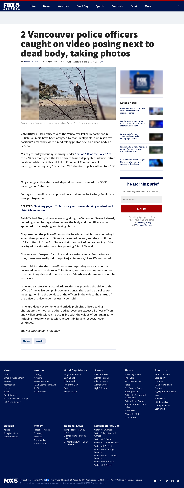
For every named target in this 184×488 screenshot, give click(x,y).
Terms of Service (143, 225)
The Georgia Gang (133, 388)
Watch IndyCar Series (104, 446)
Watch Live (130, 410)
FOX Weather (40, 391)
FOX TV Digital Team (49, 61)
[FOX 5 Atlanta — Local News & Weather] (12, 6)
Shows (129, 370)
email (178, 481)
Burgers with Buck (72, 374)
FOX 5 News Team (163, 384)
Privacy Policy (145, 222)
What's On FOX (132, 414)
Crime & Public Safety (13, 377)
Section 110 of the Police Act (93, 154)
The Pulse (129, 377)
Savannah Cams (41, 381)
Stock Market (40, 440)
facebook (161, 481)
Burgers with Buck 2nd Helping (135, 405)
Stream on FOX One (107, 425)
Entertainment (10, 395)
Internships (160, 398)
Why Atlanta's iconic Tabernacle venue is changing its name (129, 136)
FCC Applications (162, 405)
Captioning (160, 408)
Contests (159, 381)
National (7, 381)
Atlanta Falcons (101, 377)
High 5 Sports (100, 388)
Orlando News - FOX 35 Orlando (75, 437)
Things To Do (70, 391)
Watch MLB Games (103, 439)
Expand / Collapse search (179, 6)
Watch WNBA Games (104, 461)
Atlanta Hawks (101, 381)
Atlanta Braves (101, 374)
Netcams (38, 377)
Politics (6, 388)
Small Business (41, 443)
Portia (127, 384)
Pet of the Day (71, 384)
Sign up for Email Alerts (165, 391)
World (39, 341)
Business (38, 436)
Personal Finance (42, 429)
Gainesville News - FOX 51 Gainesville (76, 443)
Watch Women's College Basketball (105, 456)
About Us (161, 370)
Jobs (157, 395)
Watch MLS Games (103, 465)
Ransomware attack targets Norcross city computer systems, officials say (132, 161)
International (9, 384)
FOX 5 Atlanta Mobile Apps (15, 398)
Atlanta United (101, 384)
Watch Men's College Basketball (104, 450)
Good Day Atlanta (75, 370)
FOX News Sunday (12, 402)
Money (38, 425)
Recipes (67, 388)
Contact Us (160, 388)
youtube (155, 481)
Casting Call (69, 377)
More (148, 6)
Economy (38, 433)
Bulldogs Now (131, 391)
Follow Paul (69, 381)
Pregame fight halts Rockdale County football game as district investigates (133, 149)
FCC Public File (161, 402)
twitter (166, 481)
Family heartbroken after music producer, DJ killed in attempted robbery (132, 123)
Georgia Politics (10, 433)
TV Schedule (130, 417)
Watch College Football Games (105, 434)
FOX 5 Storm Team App (45, 384)
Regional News (73, 425)
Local (5, 374)
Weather (39, 370)
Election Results (10, 436)
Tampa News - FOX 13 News (74, 431)
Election (8, 425)
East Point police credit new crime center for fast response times (132, 110)
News (62, 61)
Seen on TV (160, 377)
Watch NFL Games (103, 429)
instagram (172, 481)
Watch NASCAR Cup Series (106, 442)
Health (6, 391)
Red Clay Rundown (133, 381)
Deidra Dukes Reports (135, 401)
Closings (38, 374)
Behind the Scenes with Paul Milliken (135, 396)
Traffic (37, 388)
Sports (98, 370)
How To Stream (162, 374)
